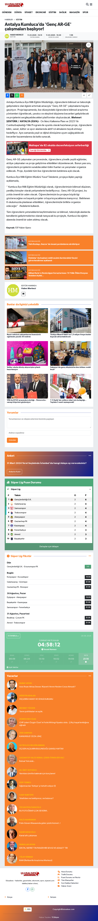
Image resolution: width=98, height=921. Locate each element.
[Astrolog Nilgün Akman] (12, 747)
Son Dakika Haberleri (69, 883)
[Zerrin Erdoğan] (12, 722)
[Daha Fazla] (22, 95)
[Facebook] (28, 889)
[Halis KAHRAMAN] (12, 821)
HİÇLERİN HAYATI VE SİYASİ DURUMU (36, 699)
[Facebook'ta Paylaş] (7, 95)
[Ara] (87, 4)
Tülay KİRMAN (26, 857)
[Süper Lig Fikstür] (90, 556)
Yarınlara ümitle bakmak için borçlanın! (37, 774)
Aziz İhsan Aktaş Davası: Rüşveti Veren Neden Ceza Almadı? (47, 687)
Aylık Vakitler (13, 667)
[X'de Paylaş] (12, 95)
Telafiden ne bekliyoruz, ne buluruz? (36, 798)
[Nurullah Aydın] (12, 846)
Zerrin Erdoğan (27, 719)
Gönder (12, 440)
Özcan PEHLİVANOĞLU (30, 807)
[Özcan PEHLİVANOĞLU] (12, 809)
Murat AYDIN (25, 683)
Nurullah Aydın (27, 845)
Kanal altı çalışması (28, 836)
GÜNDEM (6, 12)
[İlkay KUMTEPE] (12, 797)
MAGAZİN (74, 12)
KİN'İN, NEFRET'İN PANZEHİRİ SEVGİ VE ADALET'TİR (43, 848)
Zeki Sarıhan (25, 733)
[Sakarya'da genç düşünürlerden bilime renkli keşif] (70, 353)
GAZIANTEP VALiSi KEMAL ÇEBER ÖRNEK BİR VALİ (41, 758)
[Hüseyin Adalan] (12, 697)
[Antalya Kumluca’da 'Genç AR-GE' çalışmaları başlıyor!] (49, 66)
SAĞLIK (62, 12)
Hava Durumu (66, 872)
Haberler (9, 20)
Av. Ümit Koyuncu (28, 770)
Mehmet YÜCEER (27, 708)
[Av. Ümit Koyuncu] (12, 772)
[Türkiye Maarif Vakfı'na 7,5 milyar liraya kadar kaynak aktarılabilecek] (70, 320)
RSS (28, 909)
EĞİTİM (52, 12)
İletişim (53, 897)
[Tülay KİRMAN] (12, 859)
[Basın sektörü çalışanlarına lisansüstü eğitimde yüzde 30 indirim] (27, 320)
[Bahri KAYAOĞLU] (12, 834)
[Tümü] (90, 456)
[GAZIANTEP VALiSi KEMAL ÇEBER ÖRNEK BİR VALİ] (12, 759)
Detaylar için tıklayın (49, 546)
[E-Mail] (23, 294)
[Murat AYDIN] (12, 685)
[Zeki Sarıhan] (12, 735)
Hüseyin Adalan (27, 696)
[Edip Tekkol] (12, 784)
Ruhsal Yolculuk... (27, 761)
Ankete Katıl (14, 472)
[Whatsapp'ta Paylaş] (17, 95)
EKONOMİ (41, 12)
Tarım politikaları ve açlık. (31, 711)
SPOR (85, 12)
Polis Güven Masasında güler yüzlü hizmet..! (39, 823)
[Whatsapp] (32, 889)
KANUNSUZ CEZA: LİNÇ (30, 736)
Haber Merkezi (28, 288)
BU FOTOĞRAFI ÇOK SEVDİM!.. (33, 811)
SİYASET (28, 12)
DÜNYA (18, 12)
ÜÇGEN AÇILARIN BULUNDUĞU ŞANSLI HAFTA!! (41, 749)
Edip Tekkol (25, 783)
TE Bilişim (55, 917)
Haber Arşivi (66, 886)
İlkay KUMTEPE (26, 795)
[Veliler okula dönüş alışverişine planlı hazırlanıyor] (27, 353)
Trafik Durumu (67, 874)
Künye (9, 897)
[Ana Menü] (91, 4)
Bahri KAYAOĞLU (27, 832)
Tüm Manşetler (67, 880)
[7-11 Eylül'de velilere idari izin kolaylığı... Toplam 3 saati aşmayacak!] (70, 386)
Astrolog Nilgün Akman (32, 745)
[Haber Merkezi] (13, 290)
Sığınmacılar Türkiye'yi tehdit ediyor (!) (37, 786)
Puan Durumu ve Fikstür (70, 877)
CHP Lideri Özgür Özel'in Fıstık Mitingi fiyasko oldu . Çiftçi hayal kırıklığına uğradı (54, 723)
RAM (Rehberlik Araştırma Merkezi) (35, 860)
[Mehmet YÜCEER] (12, 710)
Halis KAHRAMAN (27, 820)
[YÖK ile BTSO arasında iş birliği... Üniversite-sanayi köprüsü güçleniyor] (27, 386)
